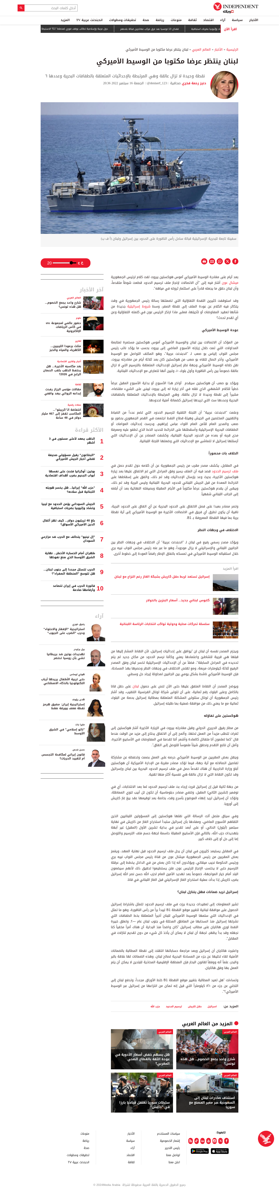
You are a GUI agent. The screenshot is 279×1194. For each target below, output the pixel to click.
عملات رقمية (74, 405)
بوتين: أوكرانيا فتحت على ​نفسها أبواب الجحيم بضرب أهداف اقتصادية (70, 473)
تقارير (78, 341)
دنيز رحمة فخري (193, 83)
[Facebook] (226, 1141)
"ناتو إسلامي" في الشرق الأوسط (67, 731)
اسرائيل (212, 1006)
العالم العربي (201, 49)
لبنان (135, 686)
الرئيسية (232, 49)
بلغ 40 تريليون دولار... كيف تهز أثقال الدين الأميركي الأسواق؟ (69, 522)
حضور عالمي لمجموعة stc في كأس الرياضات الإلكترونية (63, 327)
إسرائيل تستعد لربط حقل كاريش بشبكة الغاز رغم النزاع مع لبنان (162, 576)
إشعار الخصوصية (170, 1140)
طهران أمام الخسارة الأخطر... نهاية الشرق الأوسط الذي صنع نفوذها (70, 555)
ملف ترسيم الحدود (225, 471)
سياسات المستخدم (168, 1133)
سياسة (237, 20)
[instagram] (214, 1141)
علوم (78, 318)
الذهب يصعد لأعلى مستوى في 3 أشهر (72, 441)
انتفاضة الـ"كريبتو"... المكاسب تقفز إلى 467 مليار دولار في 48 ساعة (61, 414)
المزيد (65, 20)
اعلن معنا (174, 1162)
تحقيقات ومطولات (122, 20)
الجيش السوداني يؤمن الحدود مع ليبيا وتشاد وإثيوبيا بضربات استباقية (68, 506)
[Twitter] (220, 1141)
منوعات (176, 20)
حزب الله (155, 1006)
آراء (222, 20)
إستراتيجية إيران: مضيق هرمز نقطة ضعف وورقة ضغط (64, 706)
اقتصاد (208, 20)
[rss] (190, 1141)
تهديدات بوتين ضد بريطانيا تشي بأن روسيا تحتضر (66, 656)
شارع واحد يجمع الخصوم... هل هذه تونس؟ (208, 1061)
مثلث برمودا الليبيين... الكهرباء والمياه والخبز (65, 348)
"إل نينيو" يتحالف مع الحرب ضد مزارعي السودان (68, 539)
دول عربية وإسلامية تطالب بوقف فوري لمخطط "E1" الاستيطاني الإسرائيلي (89, 29)
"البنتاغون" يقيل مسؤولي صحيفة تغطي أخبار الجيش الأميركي (71, 457)
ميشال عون (230, 283)
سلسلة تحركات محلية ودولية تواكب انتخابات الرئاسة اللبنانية (165, 624)
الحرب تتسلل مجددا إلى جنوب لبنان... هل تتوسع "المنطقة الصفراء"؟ (69, 571)
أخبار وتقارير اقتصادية (69, 361)
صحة (146, 20)
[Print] (204, 261)
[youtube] (208, 1141)
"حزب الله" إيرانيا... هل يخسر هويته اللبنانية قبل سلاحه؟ (70, 490)
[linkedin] (202, 1141)
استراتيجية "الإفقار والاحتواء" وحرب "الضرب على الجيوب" (64, 631)
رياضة (160, 20)
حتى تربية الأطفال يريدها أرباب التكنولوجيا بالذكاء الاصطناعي (63, 681)
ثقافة (192, 20)
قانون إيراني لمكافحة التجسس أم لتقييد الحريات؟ (63, 756)
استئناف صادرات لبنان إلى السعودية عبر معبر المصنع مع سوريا (212, 1102)
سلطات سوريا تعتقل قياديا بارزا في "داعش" (144, 1105)
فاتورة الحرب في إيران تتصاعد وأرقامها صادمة (74, 588)
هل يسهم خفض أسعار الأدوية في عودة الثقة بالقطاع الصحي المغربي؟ (142, 1059)
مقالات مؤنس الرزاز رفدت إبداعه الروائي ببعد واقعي (62, 391)
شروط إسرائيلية (139, 306)
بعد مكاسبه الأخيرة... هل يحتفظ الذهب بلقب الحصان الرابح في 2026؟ (62, 370)
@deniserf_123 (157, 83)
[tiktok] (196, 1141)
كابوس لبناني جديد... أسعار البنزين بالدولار (178, 600)
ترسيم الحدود (174, 1006)
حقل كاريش (195, 1006)
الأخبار (253, 20)
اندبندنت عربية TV (89, 20)
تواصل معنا (173, 1154)
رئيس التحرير (172, 1147)
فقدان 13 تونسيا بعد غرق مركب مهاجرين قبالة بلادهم (172, 29)
